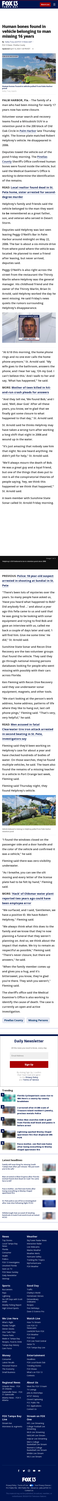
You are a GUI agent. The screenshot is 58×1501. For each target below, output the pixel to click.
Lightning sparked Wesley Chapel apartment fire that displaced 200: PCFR (35, 1135)
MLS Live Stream (34, 1456)
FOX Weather (32, 1266)
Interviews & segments (12, 1426)
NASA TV (31, 1344)
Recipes (30, 1305)
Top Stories (7, 1240)
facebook (19, 1471)
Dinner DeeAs (8, 1328)
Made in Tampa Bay (11, 1338)
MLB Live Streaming (36, 1432)
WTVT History (33, 1396)
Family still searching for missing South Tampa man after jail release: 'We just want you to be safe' (20, 1166)
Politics (5, 1259)
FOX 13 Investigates (11, 1262)
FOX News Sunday (10, 1272)
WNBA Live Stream (35, 1453)
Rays (4, 1292)
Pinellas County (19, 45)
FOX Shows (32, 1369)
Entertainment (36, 1355)
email (39, 1471)
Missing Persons (38, 1020)
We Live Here (10, 1318)
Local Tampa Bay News (10, 1244)
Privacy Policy (32, 1077)
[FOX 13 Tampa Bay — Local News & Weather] (10, 4)
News (5, 1236)
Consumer (6, 1252)
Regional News (11, 1382)
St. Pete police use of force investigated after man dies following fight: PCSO (19, 1202)
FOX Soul (31, 1337)
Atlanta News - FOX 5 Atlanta (11, 1398)
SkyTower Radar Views (37, 1240)
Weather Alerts (33, 1253)
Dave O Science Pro (35, 1311)
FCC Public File (33, 1402)
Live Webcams (33, 1247)
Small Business (8, 1372)
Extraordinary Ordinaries (32, 1300)
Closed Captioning (35, 1399)
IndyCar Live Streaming (37, 1438)
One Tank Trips (9, 1332)
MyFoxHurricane (34, 1263)
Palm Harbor (28, 131)
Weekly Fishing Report (11, 1305)
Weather (32, 1236)
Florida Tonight (8, 1325)
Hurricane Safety (34, 1256)
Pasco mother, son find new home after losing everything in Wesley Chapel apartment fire (34, 1147)
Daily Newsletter (9, 1275)
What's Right (7, 1322)
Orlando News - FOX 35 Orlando (11, 1387)
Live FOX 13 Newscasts (32, 1326)
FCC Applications (34, 1406)
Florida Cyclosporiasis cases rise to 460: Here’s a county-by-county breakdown (35, 1098)
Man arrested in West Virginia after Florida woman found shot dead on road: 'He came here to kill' (20, 1178)
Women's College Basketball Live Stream (37, 1448)
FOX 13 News (7, 45)
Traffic (30, 1289)
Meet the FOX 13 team (37, 1386)
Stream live (7, 1423)
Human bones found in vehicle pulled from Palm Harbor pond (27, 87)
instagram (29, 1471)
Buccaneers (7, 1289)
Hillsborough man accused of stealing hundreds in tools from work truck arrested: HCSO (21, 1215)
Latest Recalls (8, 1362)
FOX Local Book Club (36, 1362)
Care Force (7, 1348)
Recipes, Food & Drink (12, 1342)
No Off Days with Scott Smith (12, 1300)
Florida (5, 1249)
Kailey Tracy (9, 42)
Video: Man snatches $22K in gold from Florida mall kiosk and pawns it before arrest (36, 1122)
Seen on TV (7, 1269)
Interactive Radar (34, 1243)
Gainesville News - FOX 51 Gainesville (12, 1393)
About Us (32, 1382)
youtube (34, 1471)
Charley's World (33, 1292)
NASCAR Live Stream (36, 1435)
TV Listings (31, 1389)
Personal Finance (9, 1365)
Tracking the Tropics (36, 1260)
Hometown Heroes (35, 1296)
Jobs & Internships (35, 1393)
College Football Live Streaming (36, 1427)
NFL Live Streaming (35, 1423)
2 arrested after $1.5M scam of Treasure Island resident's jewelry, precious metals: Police (35, 1110)
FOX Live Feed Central (36, 1341)
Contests (31, 1375)
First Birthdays (33, 1308)
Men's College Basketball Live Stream (37, 1443)
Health (5, 1256)
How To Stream (34, 1322)
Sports (6, 1285)
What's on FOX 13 (34, 1372)
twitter (24, 1471)
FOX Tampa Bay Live (36, 1347)
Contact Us (32, 1409)
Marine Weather (34, 1250)
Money (6, 1355)
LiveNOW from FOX (35, 1331)
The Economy (8, 1369)
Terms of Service (31, 1079)
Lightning (6, 1296)
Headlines (31, 1359)
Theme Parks (8, 1335)
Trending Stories (34, 1365)
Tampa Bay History (10, 1345)
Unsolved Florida (9, 1265)
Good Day (33, 1285)
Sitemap (5, 1278)
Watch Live (45, 5)
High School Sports (10, 1308)
